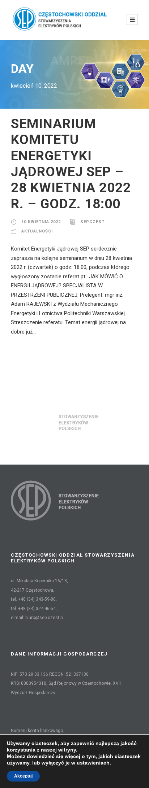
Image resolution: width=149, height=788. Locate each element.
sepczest (92, 221)
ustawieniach (93, 763)
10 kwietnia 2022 (41, 221)
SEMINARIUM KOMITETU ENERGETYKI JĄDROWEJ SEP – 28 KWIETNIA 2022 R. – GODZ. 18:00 (71, 164)
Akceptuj (23, 776)
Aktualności (37, 231)
